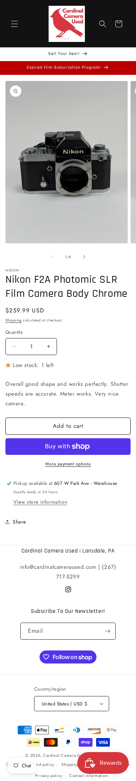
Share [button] (19, 521)
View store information (40, 501)
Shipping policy (76, 764)
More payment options (68, 464)
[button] (14, 24)
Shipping (13, 320)
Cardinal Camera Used (65, 755)
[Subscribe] (107, 631)
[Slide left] (52, 257)
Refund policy (41, 764)
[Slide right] (84, 257)
